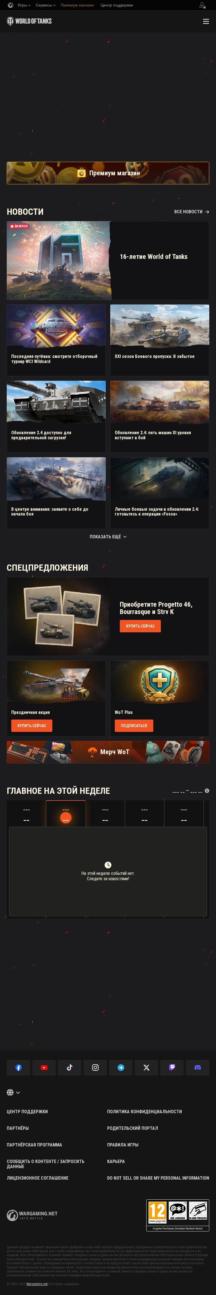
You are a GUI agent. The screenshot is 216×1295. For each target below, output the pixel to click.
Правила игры (122, 1145)
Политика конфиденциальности (144, 1111)
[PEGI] (177, 1215)
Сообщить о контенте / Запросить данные (45, 1164)
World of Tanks (29, 21)
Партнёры (18, 1128)
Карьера (116, 1161)
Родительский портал (132, 1128)
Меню (205, 21)
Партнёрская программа (34, 1145)
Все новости (188, 211)
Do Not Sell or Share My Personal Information (158, 1178)
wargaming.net (32, 1215)
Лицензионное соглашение (37, 1178)
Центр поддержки (27, 1111)
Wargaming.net (37, 1284)
